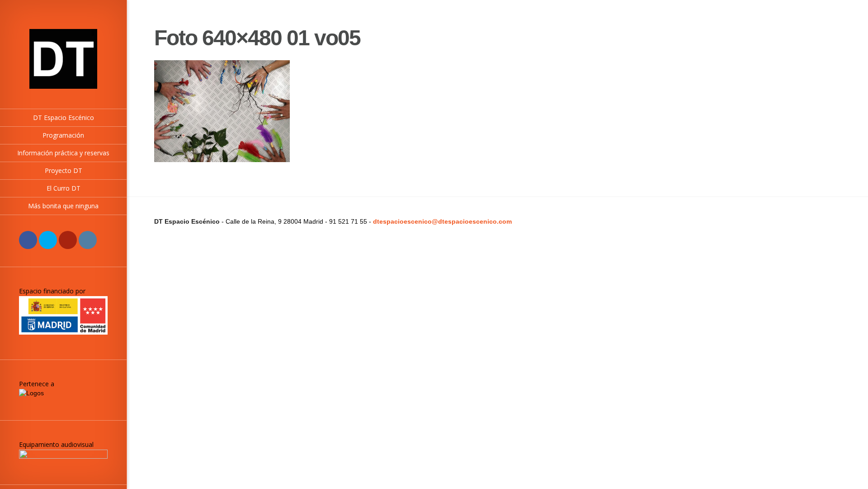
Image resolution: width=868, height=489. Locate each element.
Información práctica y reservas (63, 153)
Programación (63, 135)
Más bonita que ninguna (63, 205)
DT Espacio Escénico (63, 117)
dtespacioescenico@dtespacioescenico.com (442, 221)
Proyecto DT (63, 170)
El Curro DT (63, 188)
